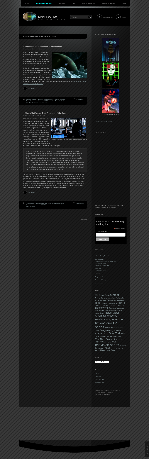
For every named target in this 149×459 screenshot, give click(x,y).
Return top (84, 219)
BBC (97, 303)
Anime (97, 300)
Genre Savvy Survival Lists (104, 256)
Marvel (108, 312)
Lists (74, 3)
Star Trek (55, 101)
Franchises (29, 101)
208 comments (80, 203)
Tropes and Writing (100, 280)
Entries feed (98, 376)
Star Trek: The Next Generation (109, 337)
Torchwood (117, 348)
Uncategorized (99, 283)
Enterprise (112, 308)
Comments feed (99, 379)
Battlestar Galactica (31, 99)
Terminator (123, 345)
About (124, 3)
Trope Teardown (101, 263)
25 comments (79, 99)
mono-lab (110, 392)
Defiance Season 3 (117, 305)
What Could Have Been (108, 3)
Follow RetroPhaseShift (104, 121)
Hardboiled (118, 310)
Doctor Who (101, 307)
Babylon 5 (104, 300)
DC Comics (112, 303)
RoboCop (108, 320)
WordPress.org (99, 382)
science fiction (38, 101)
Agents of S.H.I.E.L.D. (107, 296)
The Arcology (99, 348)
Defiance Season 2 (102, 305)
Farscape (120, 308)
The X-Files (108, 348)
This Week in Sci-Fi (101, 270)
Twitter (124, 17)
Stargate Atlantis (115, 331)
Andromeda (120, 298)
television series (43, 102)
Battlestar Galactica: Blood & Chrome (48, 99)
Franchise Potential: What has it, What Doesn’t (42, 47)
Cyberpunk (103, 303)
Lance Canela (99, 313)
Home (27, 3)
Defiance (120, 303)
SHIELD (109, 327)
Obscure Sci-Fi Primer (88, 3)
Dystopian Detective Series (44, 3)
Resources (62, 3)
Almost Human (30, 203)
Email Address (102, 231)
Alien (109, 298)
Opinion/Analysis (100, 259)
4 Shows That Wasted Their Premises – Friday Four (44, 113)
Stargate (104, 330)
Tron (121, 348)
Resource (98, 268)
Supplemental (99, 277)
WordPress (106, 394)
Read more (31, 88)
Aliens (113, 298)
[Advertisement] (111, 170)
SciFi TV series (47, 101)
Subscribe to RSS (108, 17)
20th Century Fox (101, 295)
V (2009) (32, 206)
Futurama (112, 310)
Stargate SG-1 (101, 333)
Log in (96, 373)
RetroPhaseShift (47, 17)
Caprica (62, 99)
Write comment (42, 49)
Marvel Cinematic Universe (107, 314)
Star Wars (112, 342)
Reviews (97, 273)
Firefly (97, 310)
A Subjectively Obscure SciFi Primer (106, 261)
